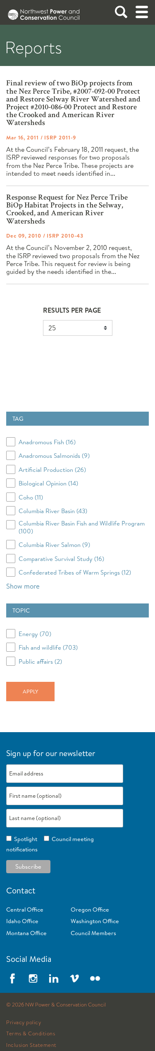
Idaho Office (22, 921)
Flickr (95, 978)
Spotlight (24, 839)
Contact (21, 890)
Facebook (12, 978)
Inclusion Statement (31, 1045)
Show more (23, 586)
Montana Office (26, 933)
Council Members (93, 933)
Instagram (33, 978)
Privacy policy (23, 1022)
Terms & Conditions (30, 1033)
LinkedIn (54, 978)
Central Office (24, 909)
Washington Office (95, 921)
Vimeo (74, 978)
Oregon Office (90, 909)
